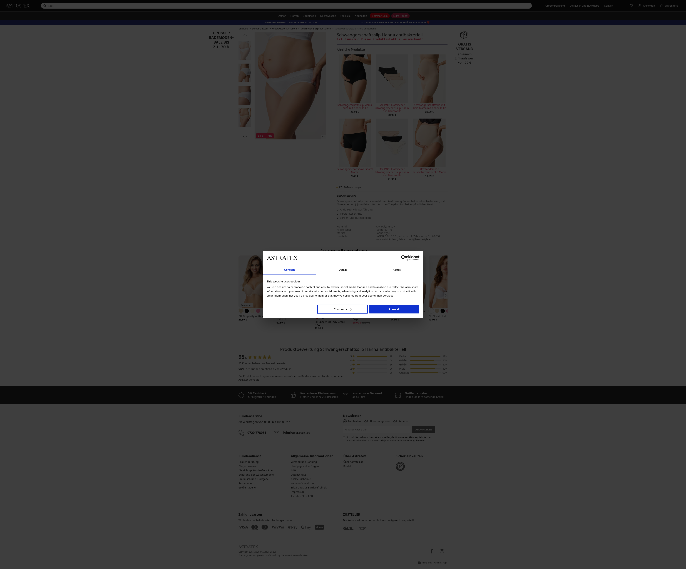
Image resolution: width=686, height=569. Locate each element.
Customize (340, 309)
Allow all (394, 309)
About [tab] (397, 269)
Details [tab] (343, 269)
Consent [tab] (289, 269)
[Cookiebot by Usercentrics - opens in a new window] (403, 257)
